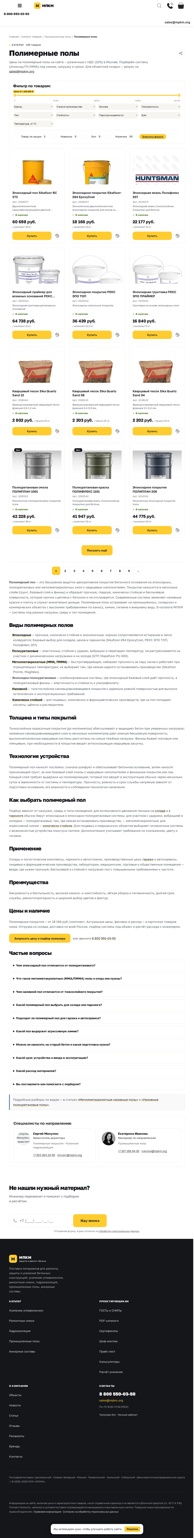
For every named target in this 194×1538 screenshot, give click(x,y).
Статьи (13, 1415)
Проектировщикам (113, 1301)
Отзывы (14, 1425)
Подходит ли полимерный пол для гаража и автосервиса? (58, 1018)
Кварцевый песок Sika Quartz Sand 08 (94, 393)
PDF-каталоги (107, 1321)
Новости (15, 1405)
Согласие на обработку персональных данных (91, 1511)
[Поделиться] (181, 53)
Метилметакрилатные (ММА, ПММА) (39, 662)
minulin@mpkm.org (69, 1155)
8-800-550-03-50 (16, 14)
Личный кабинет (126, 1414)
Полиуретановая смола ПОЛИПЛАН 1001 (30, 489)
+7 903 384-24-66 (44, 1155)
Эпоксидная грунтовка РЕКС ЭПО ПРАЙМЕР (154, 294)
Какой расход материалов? (36, 1071)
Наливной (19, 689)
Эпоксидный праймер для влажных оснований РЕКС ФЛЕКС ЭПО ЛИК (32, 296)
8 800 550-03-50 (104, 938)
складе (160, 811)
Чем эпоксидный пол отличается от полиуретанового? (55, 965)
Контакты (16, 1456)
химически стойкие (57, 826)
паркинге (16, 816)
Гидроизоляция (20, 1331)
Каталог (15, 1301)
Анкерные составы (22, 1351)
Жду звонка (89, 1221)
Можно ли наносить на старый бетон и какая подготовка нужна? (63, 1044)
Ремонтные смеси (21, 1321)
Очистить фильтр (152, 136)
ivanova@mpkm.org (153, 1151)
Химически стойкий (27, 700)
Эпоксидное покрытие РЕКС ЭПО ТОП (93, 294)
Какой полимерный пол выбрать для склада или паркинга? (59, 1005)
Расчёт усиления (109, 1372)
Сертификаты (107, 1331)
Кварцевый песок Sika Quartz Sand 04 (155, 393)
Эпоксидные (21, 635)
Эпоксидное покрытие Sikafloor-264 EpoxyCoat (96, 195)
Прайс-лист (106, 1351)
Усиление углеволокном (26, 1310)
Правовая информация (47, 1511)
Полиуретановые (25, 651)
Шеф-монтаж (107, 1341)
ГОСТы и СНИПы (109, 1310)
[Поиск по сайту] (156, 6)
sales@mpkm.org (177, 22)
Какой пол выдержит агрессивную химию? (47, 1031)
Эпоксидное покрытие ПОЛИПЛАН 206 (150, 489)
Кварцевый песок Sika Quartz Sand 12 (34, 393)
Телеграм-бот (106, 1414)
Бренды (14, 1446)
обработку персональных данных (118, 1231)
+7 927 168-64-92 (127, 1151)
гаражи (147, 859)
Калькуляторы (108, 1361)
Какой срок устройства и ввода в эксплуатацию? (52, 1057)
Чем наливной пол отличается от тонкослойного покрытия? (59, 991)
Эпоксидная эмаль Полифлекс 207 (156, 195)
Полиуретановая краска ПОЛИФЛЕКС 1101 (90, 489)
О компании (18, 1385)
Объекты (15, 1395)
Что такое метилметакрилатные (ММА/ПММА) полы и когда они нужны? (69, 978)
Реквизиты (16, 1436)
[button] (21, 6)
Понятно (131, 1529)
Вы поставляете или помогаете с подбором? (48, 1084)
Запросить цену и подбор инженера (39, 938)
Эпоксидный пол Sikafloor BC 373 (34, 195)
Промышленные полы (24, 1341)
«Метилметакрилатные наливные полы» (108, 1100)
